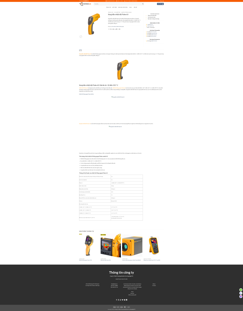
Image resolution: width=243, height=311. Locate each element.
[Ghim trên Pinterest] (113, 29)
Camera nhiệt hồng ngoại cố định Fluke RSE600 (131, 260)
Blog (130, 7)
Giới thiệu (114, 7)
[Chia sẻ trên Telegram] (119, 29)
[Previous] (79, 248)
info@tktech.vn (150, 24)
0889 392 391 (154, 34)
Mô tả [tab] (80, 50)
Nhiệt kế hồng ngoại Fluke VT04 (85, 260)
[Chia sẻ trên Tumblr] (118, 29)
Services (132, 293)
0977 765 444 (153, 31)
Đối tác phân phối (132, 294)
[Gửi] (143, 4)
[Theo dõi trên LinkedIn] (126, 300)
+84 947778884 (114, 285)
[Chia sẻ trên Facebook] (108, 29)
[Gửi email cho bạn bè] (111, 29)
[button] (162, 1)
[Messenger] (240, 296)
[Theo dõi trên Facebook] (116, 300)
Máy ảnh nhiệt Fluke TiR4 (106, 260)
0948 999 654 (154, 33)
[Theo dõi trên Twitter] (122, 300)
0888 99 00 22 (154, 40)
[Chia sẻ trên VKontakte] (115, 29)
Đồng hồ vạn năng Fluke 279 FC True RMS (152, 260)
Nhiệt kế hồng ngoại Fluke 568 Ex (86, 94)
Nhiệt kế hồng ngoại (126, 12)
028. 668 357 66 (150, 25)
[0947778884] (240, 289)
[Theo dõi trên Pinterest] (124, 300)
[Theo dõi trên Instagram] (118, 300)
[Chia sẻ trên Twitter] (110, 29)
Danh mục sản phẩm (122, 7)
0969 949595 (153, 36)
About (154, 283)
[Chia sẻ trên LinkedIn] (116, 29)
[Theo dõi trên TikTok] (120, 300)
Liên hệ (135, 7)
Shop (132, 291)
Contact (154, 285)
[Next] (164, 248)
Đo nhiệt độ (117, 12)
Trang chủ (108, 7)
